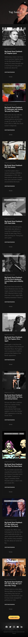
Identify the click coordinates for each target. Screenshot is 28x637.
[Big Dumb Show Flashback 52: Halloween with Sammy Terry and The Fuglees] (14, 92)
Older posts (14, 617)
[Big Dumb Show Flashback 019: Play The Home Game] (14, 444)
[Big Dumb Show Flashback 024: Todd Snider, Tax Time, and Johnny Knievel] (14, 380)
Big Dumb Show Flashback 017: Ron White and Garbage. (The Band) (13, 524)
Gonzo (10, 76)
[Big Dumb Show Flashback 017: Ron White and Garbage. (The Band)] (14, 507)
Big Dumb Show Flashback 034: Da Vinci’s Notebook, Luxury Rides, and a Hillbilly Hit (14, 280)
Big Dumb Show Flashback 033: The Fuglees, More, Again (13, 339)
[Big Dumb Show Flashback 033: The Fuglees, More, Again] (14, 322)
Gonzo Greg (13, 631)
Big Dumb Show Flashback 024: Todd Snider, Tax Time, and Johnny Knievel (13, 397)
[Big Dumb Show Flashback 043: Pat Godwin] (14, 150)
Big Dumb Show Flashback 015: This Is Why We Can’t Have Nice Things (13, 584)
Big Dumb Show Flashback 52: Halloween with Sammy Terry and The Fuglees (14, 109)
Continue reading (10, 72)
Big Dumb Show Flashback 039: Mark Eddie (13, 222)
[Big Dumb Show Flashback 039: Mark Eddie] (14, 206)
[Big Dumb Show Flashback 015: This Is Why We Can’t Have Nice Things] (14, 567)
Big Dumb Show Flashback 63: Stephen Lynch (13, 52)
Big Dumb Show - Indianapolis (11, 30)
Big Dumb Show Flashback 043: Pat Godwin (13, 166)
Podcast (21, 30)
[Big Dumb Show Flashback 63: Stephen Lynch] (14, 36)
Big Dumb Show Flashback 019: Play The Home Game (13, 465)
